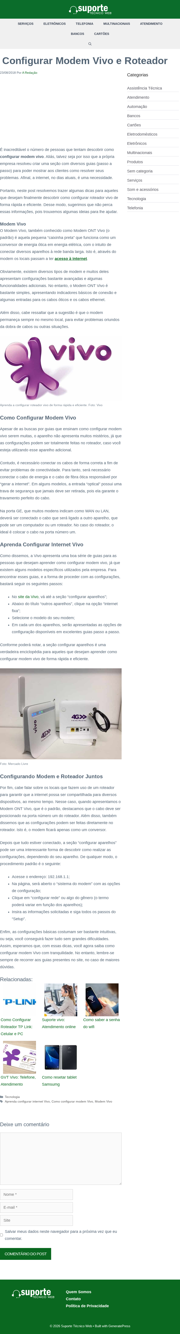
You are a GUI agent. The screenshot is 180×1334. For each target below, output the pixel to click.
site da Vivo (28, 597)
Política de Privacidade (87, 1306)
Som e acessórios (142, 189)
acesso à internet (71, 258)
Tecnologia (12, 1097)
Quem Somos (78, 1292)
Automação (137, 106)
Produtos (135, 162)
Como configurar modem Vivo (72, 1101)
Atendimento (151, 23)
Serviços (25, 23)
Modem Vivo (103, 1101)
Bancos (77, 34)
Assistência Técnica (144, 88)
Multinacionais (116, 23)
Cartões (101, 34)
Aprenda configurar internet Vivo (27, 1101)
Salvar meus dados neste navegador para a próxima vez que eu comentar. (61, 1235)
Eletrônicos (54, 23)
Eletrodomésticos (142, 134)
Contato (73, 1299)
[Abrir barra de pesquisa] (90, 44)
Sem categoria (140, 171)
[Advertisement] (61, 113)
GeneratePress (119, 1326)
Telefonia (84, 23)
